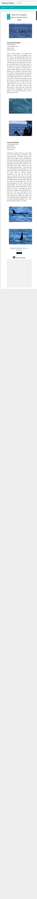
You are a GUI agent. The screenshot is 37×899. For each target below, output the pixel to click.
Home (12, 7)
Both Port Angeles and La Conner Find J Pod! (19, 17)
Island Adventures (22, 249)
